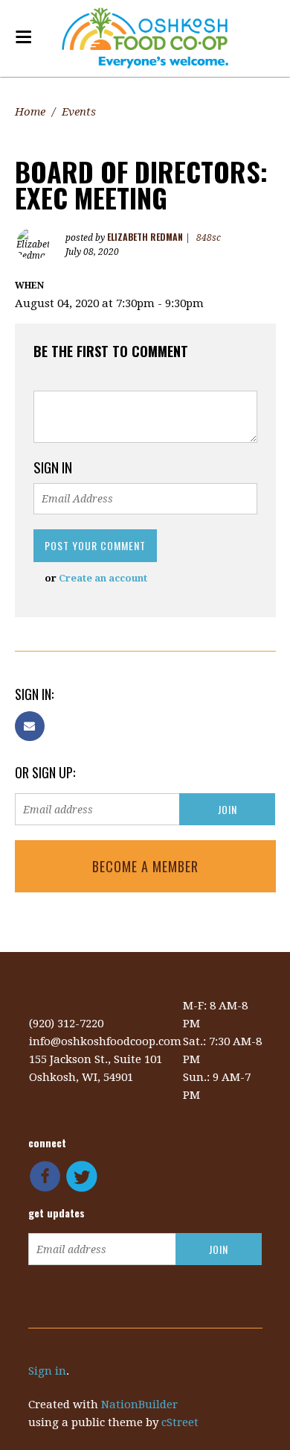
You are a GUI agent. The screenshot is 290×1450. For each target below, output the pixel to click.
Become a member (145, 866)
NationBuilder (139, 1404)
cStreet (180, 1422)
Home (30, 112)
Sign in (47, 1371)
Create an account (103, 578)
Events (79, 112)
